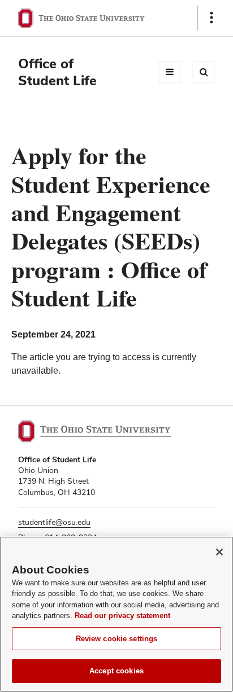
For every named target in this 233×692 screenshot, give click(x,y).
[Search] (203, 72)
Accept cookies (116, 671)
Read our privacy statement (122, 615)
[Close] (219, 552)
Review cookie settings (117, 638)
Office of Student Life (57, 72)
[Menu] (169, 72)
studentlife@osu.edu (54, 522)
